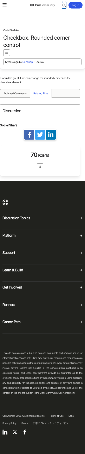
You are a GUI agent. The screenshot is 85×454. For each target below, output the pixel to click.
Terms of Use (57, 415)
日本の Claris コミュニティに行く (51, 423)
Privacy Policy (9, 423)
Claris (5, 202)
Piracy (24, 423)
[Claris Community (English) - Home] (42, 5)
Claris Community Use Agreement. (57, 392)
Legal (71, 415)
